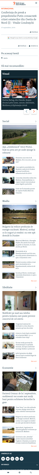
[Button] (34, 32)
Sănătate (7, 287)
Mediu (5, 201)
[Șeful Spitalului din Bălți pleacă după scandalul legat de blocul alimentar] (8, 355)
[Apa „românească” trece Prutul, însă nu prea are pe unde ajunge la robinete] (19, 134)
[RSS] (17, 459)
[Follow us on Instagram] (12, 459)
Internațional (7, 9)
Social (5, 121)
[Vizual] (8, 472)
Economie (7, 368)
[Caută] (31, 472)
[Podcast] (19, 472)
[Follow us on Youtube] (8, 459)
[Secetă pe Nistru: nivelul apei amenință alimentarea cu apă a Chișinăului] (8, 275)
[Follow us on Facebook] (3, 459)
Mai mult (34, 281)
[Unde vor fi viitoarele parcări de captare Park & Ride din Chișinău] (8, 191)
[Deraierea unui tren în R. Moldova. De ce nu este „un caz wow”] (8, 160)
